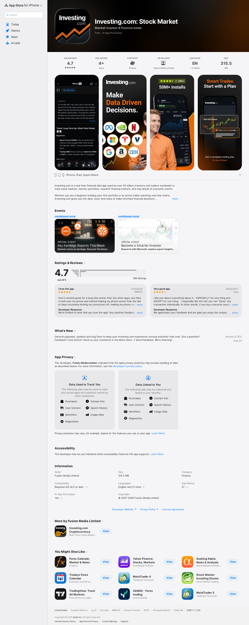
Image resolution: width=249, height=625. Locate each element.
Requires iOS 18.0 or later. (69, 486)
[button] (23, 24)
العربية (93, 610)
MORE (140, 304)
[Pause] (83, 165)
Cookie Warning (109, 621)
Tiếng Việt (178, 610)
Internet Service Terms (65, 621)
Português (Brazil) (161, 610)
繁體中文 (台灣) (194, 610)
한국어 (146, 610)
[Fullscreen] (94, 165)
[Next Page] (245, 122)
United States (61, 610)
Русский (104, 610)
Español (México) (79, 610)
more (175, 198)
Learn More (158, 433)
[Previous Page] (51, 122)
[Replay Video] (59, 165)
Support (124, 621)
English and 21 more (129, 486)
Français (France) (132, 610)
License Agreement (173, 509)
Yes (57, 497)
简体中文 (116, 610)
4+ (183, 486)
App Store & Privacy (88, 621)
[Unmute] (89, 165)
